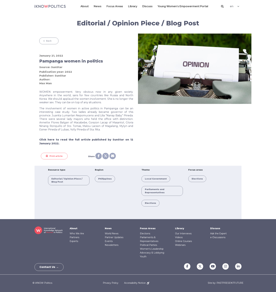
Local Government (156, 178)
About (84, 6)
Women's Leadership (152, 248)
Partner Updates (114, 237)
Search (222, 6)
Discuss (147, 6)
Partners (74, 237)
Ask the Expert (218, 233)
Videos (179, 237)
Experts (74, 241)
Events (109, 241)
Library (132, 6)
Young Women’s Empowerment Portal (183, 6)
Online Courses (183, 241)
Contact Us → (49, 267)
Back (49, 40)
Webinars (180, 245)
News (97, 6)
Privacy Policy (110, 282)
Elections (150, 203)
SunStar (56, 67)
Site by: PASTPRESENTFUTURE (225, 283)
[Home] (50, 6)
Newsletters (111, 245)
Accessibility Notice (135, 282)
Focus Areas (115, 6)
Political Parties (148, 245)
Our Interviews (183, 233)
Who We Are (77, 233)
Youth (143, 256)
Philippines (105, 178)
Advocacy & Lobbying (152, 252)
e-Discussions (217, 237)
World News (111, 233)
